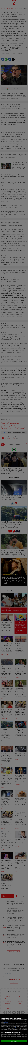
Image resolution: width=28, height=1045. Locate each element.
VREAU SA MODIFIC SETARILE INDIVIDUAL (14, 1042)
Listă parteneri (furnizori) (4, 1038)
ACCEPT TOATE (14, 1041)
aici (15, 1027)
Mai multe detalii (6, 1022)
